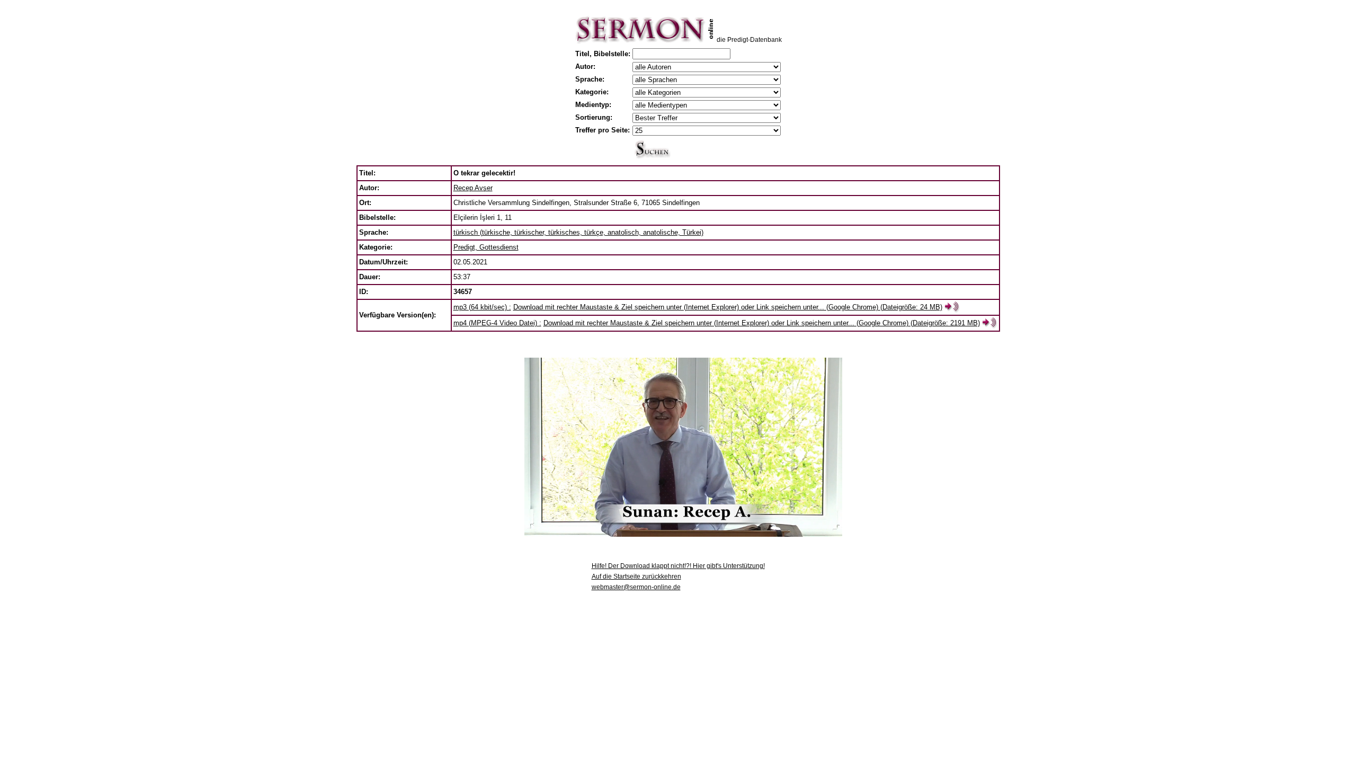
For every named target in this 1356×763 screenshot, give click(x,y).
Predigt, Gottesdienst (486, 247)
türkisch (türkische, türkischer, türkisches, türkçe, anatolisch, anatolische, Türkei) (578, 232)
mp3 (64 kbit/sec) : (482, 307)
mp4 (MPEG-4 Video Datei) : (497, 323)
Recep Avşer (473, 188)
